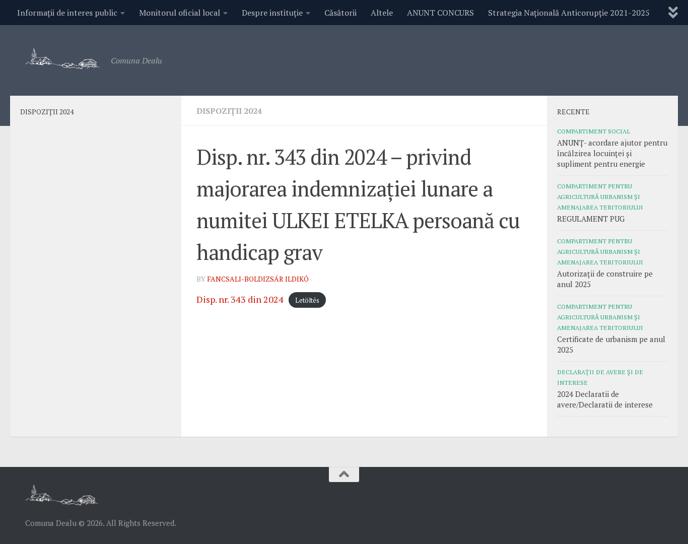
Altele (382, 12)
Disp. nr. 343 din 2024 (240, 299)
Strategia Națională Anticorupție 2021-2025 (569, 12)
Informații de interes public (67, 12)
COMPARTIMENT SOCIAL (593, 131)
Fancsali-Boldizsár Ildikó (258, 279)
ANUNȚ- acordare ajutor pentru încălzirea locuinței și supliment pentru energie (612, 153)
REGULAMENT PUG (591, 219)
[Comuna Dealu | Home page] (63, 58)
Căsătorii (340, 12)
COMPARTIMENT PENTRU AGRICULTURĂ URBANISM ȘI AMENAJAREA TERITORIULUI (600, 196)
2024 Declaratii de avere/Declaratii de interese (605, 399)
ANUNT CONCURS (440, 12)
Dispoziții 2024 (229, 110)
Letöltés (307, 300)
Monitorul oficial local (179, 12)
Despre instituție (272, 12)
